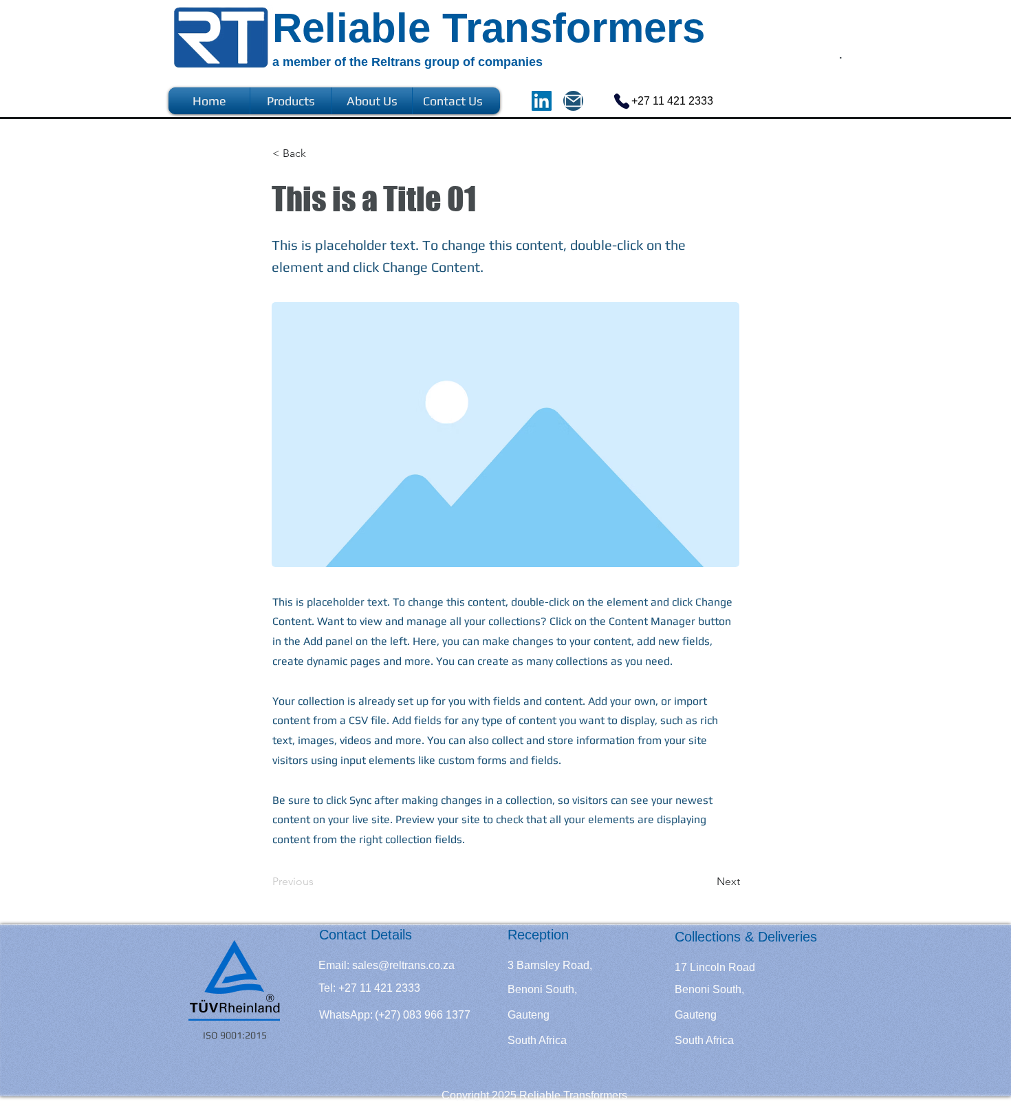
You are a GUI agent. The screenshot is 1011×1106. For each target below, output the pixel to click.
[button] (317, 153)
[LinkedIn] (542, 101)
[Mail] (573, 101)
